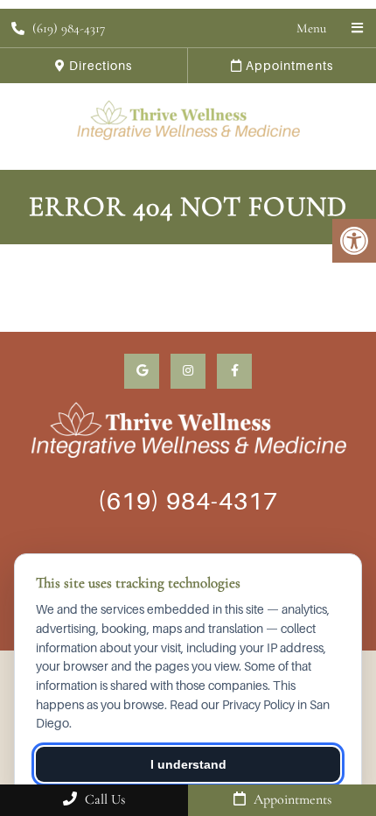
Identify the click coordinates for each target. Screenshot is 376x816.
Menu (311, 28)
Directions (99, 65)
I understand (188, 764)
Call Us (103, 799)
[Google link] (141, 371)
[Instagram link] (188, 371)
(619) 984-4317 (68, 28)
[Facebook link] (234, 371)
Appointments (287, 65)
